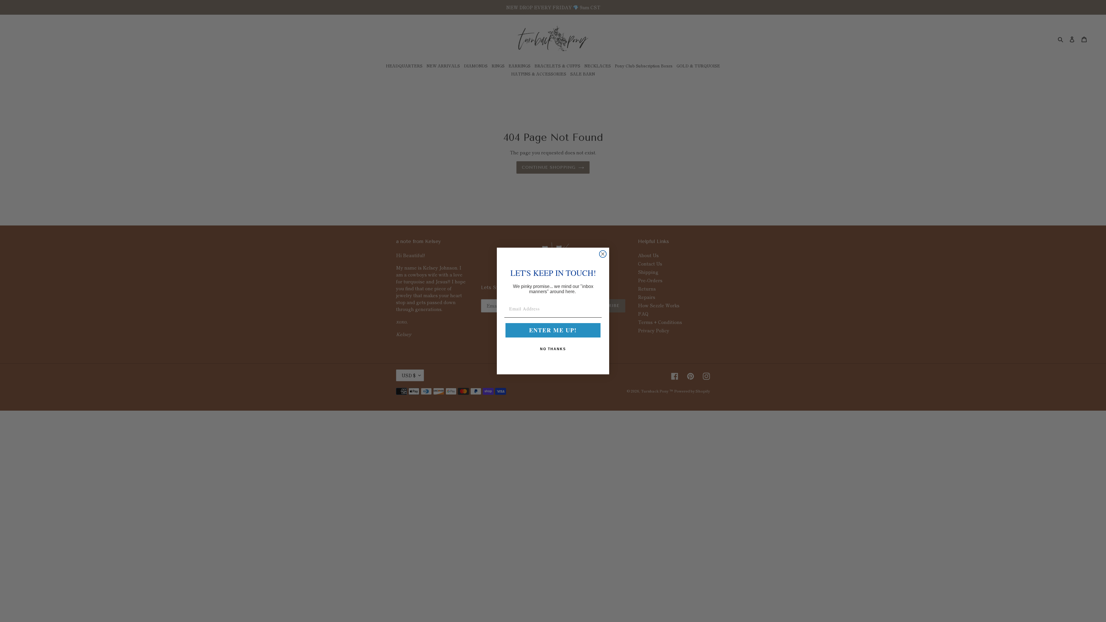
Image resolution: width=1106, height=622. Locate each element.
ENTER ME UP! (553, 330)
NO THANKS (553, 349)
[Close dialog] (602, 254)
